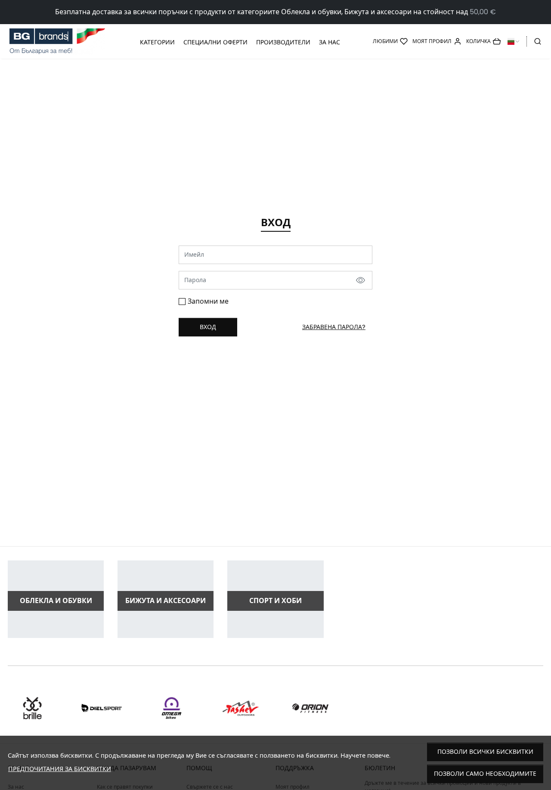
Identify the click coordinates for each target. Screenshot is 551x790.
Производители (283, 42)
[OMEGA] (171, 724)
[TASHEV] (241, 724)
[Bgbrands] (57, 41)
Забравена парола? (333, 327)
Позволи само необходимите (485, 773)
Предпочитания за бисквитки (59, 769)
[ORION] (310, 724)
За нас (329, 42)
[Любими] (390, 41)
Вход (208, 327)
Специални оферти (215, 42)
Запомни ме (208, 301)
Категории (157, 42)
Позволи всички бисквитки (485, 751)
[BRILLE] (32, 724)
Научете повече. (365, 755)
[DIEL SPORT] (102, 724)
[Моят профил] (436, 41)
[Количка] (483, 41)
